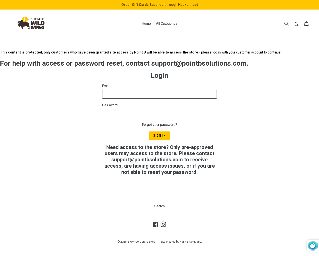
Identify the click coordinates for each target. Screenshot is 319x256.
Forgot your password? (159, 125)
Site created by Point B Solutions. (181, 241)
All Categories (167, 23)
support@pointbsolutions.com (147, 160)
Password (110, 105)
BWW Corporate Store (141, 241)
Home (146, 23)
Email (106, 86)
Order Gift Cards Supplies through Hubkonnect (159, 5)
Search (159, 206)
